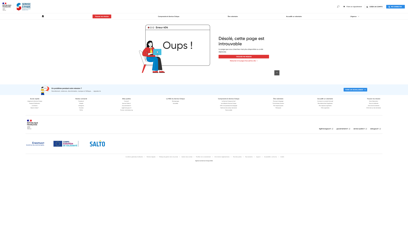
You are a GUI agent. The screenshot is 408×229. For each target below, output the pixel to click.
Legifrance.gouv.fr (126, 108)
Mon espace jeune (278, 105)
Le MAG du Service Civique (175, 99)
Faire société (228, 110)
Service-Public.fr (126, 103)
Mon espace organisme (325, 105)
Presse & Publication (34, 103)
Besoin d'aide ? (35, 108)
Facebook (81, 101)
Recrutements (249, 157)
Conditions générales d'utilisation (134, 157)
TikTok (81, 110)
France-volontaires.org (126, 110)
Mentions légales (150, 157)
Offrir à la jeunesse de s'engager (228, 105)
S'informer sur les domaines (373, 108)
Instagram (81, 105)
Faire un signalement (354, 90)
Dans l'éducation (373, 101)
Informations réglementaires (221, 157)
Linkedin (81, 103)
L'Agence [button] (353, 16)
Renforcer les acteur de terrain (228, 108)
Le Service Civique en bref (228, 101)
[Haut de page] (276, 72)
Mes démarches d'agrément (325, 103)
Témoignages (175, 101)
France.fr (126, 101)
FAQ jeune (278, 108)
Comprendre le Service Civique (168, 16)
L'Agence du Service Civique (34, 101)
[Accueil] (43, 16)
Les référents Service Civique (228, 103)
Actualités (175, 103)
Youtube (81, 108)
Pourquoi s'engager (278, 101)
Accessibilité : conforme (270, 157)
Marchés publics (237, 157)
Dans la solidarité (373, 103)
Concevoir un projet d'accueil (325, 101)
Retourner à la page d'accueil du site (243, 61)
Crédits (282, 157)
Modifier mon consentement (203, 157)
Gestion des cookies (186, 157)
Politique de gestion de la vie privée (168, 157)
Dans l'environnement (373, 105)
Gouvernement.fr (126, 105)
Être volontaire (233, 16)
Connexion (35, 105)
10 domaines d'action (278, 103)
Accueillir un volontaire (294, 16)
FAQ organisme (325, 108)
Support (258, 157)
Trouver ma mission (102, 16)
